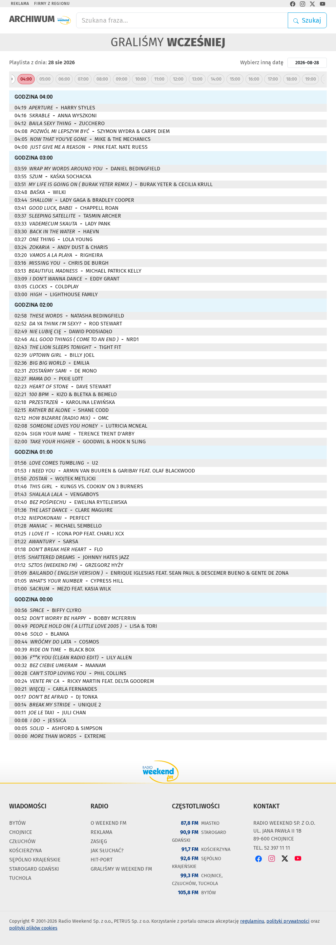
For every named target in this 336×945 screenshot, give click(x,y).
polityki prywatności (287, 921)
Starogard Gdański (34, 869)
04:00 (26, 79)
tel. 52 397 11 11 (271, 848)
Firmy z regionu (52, 3)
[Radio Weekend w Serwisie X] (312, 4)
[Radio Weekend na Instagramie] (302, 4)
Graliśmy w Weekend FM (121, 869)
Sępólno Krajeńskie (35, 860)
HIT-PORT (102, 860)
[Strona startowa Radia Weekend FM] (64, 20)
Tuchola (20, 878)
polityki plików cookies (33, 928)
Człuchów (22, 841)
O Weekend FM (108, 823)
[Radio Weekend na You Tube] (322, 4)
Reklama (20, 3)
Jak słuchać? (107, 850)
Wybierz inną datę (262, 62)
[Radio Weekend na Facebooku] (292, 4)
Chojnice (20, 832)
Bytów (17, 823)
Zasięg (99, 841)
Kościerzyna (25, 850)
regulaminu (252, 921)
